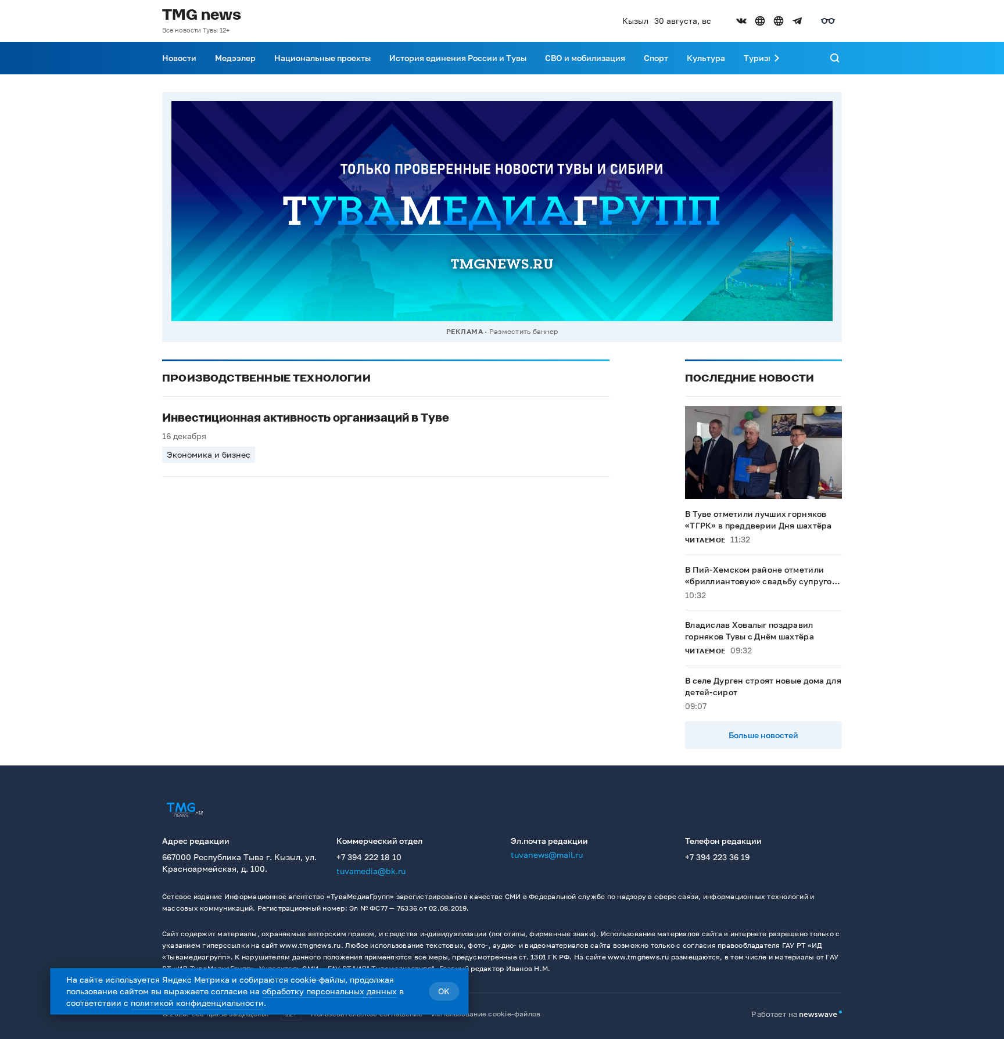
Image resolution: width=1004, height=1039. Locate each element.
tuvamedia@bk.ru (371, 871)
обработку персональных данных (329, 991)
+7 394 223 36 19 (717, 857)
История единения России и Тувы (457, 58)
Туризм (759, 58)
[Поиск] (835, 58)
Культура (706, 58)
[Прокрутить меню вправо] (777, 58)
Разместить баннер (523, 331)
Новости (179, 58)
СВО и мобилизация (585, 58)
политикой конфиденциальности (197, 1003)
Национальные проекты (322, 58)
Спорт (656, 58)
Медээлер (235, 58)
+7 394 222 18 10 (368, 857)
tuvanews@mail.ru (547, 855)
